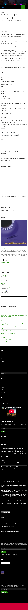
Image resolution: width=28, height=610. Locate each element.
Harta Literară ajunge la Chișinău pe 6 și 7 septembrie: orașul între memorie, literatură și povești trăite (13, 463)
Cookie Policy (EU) (5, 364)
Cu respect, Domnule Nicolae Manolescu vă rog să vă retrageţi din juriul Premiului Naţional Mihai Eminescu (13, 340)
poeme (2, 353)
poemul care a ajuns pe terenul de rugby (9, 310)
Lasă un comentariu (17, 20)
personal (3, 392)
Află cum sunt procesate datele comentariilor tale (13, 198)
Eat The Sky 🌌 (4, 291)
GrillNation (3, 523)
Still (1, 279)
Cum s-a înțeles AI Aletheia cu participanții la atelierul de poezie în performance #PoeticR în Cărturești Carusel (14, 480)
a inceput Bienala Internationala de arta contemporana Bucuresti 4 (13, 151)
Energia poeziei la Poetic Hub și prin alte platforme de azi (13, 330)
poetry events (6, 272)
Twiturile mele (4, 300)
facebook (3, 436)
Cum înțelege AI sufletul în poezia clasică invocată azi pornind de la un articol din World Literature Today (14, 490)
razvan (3, 248)
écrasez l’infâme (4, 275)
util (1, 397)
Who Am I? (3, 283)
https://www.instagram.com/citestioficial (10, 531)
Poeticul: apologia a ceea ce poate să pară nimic (11, 478)
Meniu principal (26, 7)
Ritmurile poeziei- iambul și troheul (9, 312)
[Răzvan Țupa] (2, 572)
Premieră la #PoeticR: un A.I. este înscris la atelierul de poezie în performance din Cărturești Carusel (13, 502)
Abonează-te (4, 592)
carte (2, 356)
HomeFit (3, 526)
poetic (2, 7)
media (2, 361)
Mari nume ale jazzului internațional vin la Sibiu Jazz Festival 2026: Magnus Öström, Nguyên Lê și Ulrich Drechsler (12, 468)
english (2, 358)
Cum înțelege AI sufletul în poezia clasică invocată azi (12, 483)
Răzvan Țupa (9, 20)
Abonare (3, 551)
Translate (11, 211)
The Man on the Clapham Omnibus (8, 287)
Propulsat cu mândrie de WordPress (7, 600)
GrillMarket (3, 521)
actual (2, 12)
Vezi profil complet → (5, 262)
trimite (3, 431)
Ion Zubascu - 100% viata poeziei (8, 333)
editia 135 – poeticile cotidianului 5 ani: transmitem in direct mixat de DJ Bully (13, 158)
